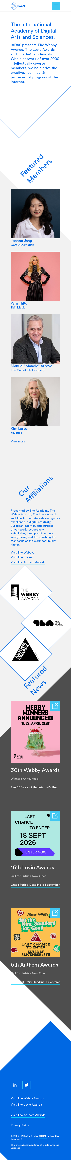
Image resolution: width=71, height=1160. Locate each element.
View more (18, 441)
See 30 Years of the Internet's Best (34, 787)
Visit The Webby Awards (27, 1098)
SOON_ (43, 1136)
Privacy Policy (20, 1125)
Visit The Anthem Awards (28, 562)
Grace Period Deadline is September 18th (38, 885)
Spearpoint (16, 1138)
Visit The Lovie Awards (26, 1104)
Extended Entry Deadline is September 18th (40, 982)
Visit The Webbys (22, 552)
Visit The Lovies (21, 557)
